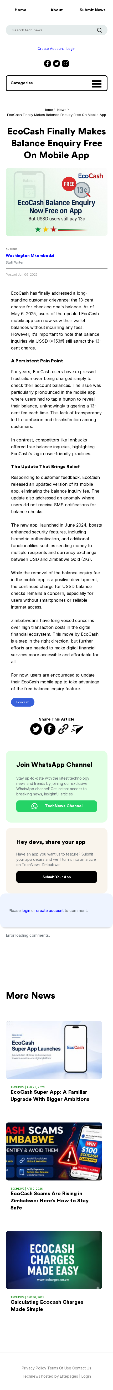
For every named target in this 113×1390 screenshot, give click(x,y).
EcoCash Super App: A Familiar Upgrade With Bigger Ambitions (50, 1096)
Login (70, 48)
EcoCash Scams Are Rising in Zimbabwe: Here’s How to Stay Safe (50, 1201)
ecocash (22, 702)
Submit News (93, 10)
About (56, 10)
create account (50, 910)
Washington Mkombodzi (30, 256)
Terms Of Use (59, 1368)
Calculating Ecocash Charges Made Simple (47, 1306)
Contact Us (81, 1368)
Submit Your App (57, 877)
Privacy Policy (34, 1368)
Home (20, 10)
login (26, 910)
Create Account (51, 48)
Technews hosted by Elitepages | (51, 1376)
